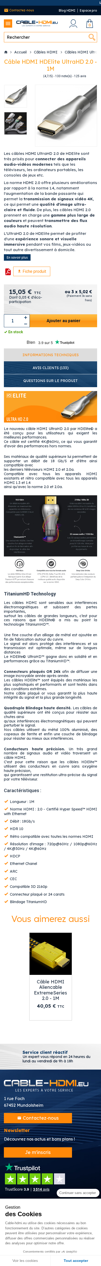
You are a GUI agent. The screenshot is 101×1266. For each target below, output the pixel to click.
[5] (25, 76)
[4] (23, 76)
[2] (18, 76)
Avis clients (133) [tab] (51, 367)
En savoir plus (17, 257)
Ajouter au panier (64, 320)
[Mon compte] (73, 23)
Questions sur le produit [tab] (50, 380)
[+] (26, 317)
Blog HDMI (67, 10)
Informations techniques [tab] (51, 355)
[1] (15, 76)
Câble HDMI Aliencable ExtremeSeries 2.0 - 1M (50, 990)
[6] (28, 76)
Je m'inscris (38, 1152)
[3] (20, 76)
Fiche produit (33, 271)
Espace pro (88, 10)
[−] (26, 324)
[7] (31, 76)
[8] (33, 76)
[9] (36, 76)
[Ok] (92, 37)
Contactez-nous (21, 10)
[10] (38, 76)
